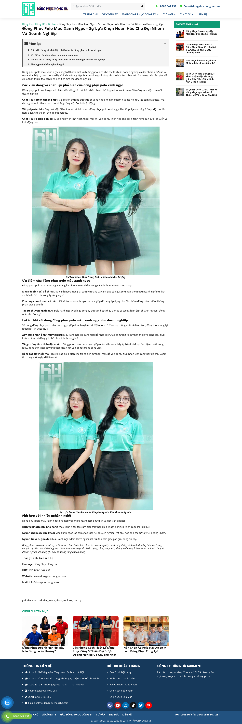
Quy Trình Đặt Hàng (120, 672)
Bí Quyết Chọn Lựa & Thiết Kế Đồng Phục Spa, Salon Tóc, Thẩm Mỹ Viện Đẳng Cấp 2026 (201, 92)
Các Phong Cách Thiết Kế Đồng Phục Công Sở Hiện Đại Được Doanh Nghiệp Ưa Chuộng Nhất (94, 651)
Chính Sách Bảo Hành (121, 690)
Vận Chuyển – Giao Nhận (123, 684)
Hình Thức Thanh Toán (122, 678)
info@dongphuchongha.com (45, 582)
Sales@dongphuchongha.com (201, 6)
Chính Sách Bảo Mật (120, 696)
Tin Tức (185, 14)
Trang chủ (90, 14)
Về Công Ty (110, 14)
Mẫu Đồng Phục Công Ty (139, 14)
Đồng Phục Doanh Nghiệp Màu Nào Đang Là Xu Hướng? (43, 649)
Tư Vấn (168, 14)
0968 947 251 (168, 6)
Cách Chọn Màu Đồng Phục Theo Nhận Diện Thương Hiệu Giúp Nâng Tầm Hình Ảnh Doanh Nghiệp (200, 77)
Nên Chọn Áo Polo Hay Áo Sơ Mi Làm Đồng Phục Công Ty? (145, 649)
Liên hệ (202, 14)
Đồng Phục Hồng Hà (45, 564)
